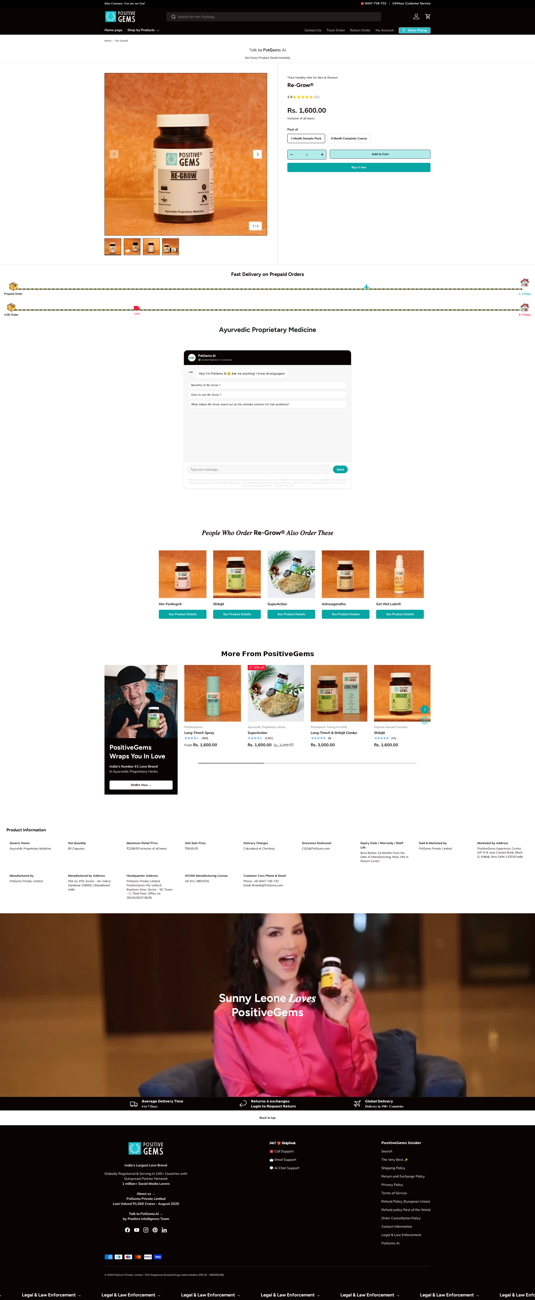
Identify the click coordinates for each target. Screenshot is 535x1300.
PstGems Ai (390, 1243)
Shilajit (379, 733)
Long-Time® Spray (199, 733)
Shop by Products (141, 30)
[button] (428, 16)
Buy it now (359, 167)
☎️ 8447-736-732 (373, 3)
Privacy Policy (392, 1185)
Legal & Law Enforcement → (34, 1295)
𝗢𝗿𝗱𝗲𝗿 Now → (141, 785)
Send (340, 469)
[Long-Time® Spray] (212, 693)
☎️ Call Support (281, 1151)
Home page (113, 30)
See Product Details (183, 614)
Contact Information (396, 1226)
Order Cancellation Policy (401, 1218)
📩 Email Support (282, 1159)
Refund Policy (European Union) (405, 1201)
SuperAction (257, 733)
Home (108, 41)
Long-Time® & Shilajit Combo (334, 733)
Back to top (268, 1118)
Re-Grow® (122, 41)
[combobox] (274, 16)
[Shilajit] (402, 693)
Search (386, 1151)
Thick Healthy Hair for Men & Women (312, 77)
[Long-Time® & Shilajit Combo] (339, 693)
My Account (385, 30)
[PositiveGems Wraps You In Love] (141, 701)
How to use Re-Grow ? (206, 394)
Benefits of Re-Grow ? (205, 385)
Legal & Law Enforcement (401, 1235)
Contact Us (312, 30)
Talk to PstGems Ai (267, 49)
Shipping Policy (393, 1168)
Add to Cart (380, 154)
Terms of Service (394, 1193)
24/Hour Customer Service (411, 3)
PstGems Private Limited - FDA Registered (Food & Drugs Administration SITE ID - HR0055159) (169, 1274)
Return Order (360, 30)
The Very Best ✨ (394, 1159)
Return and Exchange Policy (403, 1176)
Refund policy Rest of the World (406, 1210)
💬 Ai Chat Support (284, 1168)
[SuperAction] (276, 693)
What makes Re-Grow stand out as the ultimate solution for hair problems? (240, 404)
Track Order (335, 30)
